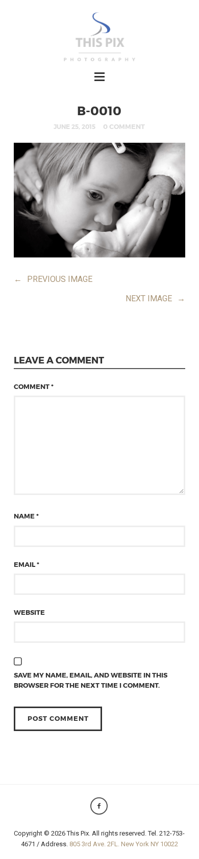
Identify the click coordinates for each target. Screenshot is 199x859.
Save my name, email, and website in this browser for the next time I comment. (90, 680)
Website (29, 612)
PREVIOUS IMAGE (53, 279)
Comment (34, 386)
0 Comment (124, 126)
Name (26, 516)
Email (26, 564)
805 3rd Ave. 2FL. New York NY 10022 (123, 844)
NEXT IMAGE (155, 298)
